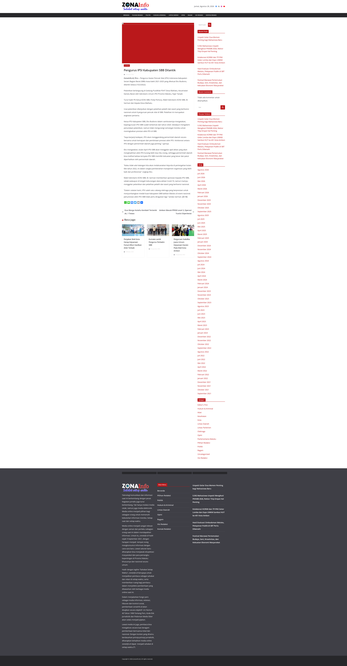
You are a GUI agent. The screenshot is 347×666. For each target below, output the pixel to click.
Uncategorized (204, 454)
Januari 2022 (203, 378)
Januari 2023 (203, 333)
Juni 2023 (201, 314)
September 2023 (204, 302)
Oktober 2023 (203, 298)
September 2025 (204, 211)
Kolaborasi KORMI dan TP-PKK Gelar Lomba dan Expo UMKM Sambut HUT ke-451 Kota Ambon (211, 60)
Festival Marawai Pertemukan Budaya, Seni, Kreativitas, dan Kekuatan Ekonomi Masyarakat (210, 83)
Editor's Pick (203, 405)
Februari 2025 (203, 238)
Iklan (200, 412)
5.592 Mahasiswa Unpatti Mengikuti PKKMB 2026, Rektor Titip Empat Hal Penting (210, 49)
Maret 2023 (202, 325)
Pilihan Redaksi (137, 15)
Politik (148, 15)
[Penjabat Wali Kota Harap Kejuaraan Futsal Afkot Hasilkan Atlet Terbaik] (133, 226)
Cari (209, 25)
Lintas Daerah (173, 15)
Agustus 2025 (203, 215)
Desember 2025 (204, 200)
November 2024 (204, 249)
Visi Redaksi (199, 15)
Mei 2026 (201, 181)
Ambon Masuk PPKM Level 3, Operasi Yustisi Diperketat (175, 212)
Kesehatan (202, 416)
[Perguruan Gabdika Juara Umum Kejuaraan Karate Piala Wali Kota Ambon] (183, 226)
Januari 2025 (203, 242)
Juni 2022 (201, 359)
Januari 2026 (203, 196)
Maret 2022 (202, 371)
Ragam (190, 15)
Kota (199, 420)
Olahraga (127, 65)
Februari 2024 (203, 283)
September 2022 (204, 348)
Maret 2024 (202, 280)
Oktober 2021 (203, 389)
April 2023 (202, 321)
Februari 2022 (203, 374)
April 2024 (202, 276)
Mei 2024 (201, 272)
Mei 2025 (201, 226)
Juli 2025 (201, 219)
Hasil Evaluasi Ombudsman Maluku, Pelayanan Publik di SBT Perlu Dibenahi (211, 71)
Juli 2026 (201, 173)
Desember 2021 (204, 382)
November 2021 (204, 386)
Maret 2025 (202, 234)
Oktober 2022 (203, 344)
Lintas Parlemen (204, 427)
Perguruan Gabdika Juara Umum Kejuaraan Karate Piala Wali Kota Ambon (182, 245)
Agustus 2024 (203, 261)
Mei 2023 (201, 317)
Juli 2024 (201, 264)
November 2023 (204, 295)
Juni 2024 (201, 268)
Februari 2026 (203, 192)
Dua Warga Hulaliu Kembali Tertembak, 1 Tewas (141, 212)
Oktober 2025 (203, 207)
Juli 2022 (201, 355)
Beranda (126, 15)
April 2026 (202, 185)
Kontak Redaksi (211, 15)
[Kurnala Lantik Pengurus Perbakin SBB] (158, 226)
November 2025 (204, 204)
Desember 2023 (204, 291)
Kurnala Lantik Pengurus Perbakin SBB (157, 242)
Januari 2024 (203, 287)
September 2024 (204, 257)
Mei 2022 (201, 363)
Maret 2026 (202, 189)
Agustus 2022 (203, 352)
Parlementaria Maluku (207, 439)
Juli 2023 (201, 310)
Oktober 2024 (203, 253)
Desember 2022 (204, 336)
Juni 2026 (201, 177)
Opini (183, 15)
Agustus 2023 (203, 306)
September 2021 (204, 393)
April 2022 (202, 367)
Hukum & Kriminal (159, 15)
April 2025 (202, 230)
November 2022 (204, 340)
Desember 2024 (204, 245)
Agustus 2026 (203, 170)
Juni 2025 (201, 223)
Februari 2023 (203, 329)
